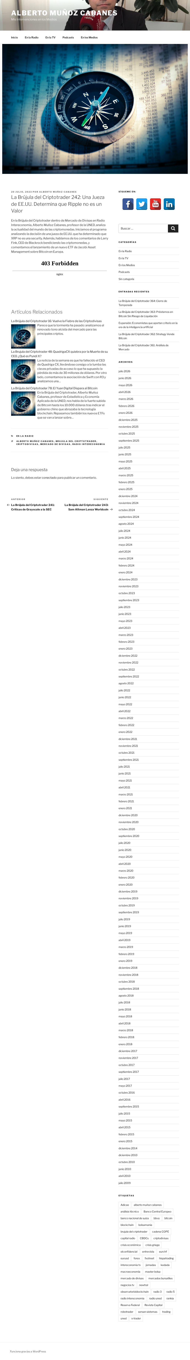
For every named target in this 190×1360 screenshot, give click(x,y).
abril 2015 (124, 1127)
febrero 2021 (126, 801)
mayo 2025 (125, 461)
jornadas (151, 1264)
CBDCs (144, 1238)
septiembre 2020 (129, 836)
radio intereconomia (88, 444)
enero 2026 (125, 412)
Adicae (125, 1204)
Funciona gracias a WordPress (28, 1351)
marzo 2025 (126, 475)
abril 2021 (124, 787)
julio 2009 (125, 1182)
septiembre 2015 (129, 1106)
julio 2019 (124, 919)
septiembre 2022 (129, 676)
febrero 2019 (126, 954)
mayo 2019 (125, 933)
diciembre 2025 (128, 419)
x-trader (136, 1318)
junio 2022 (125, 697)
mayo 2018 (125, 1016)
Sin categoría (126, 279)
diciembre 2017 (128, 1051)
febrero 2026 (126, 405)
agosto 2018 (126, 995)
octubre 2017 (127, 1064)
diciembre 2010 (128, 1155)
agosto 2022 (126, 683)
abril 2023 (125, 627)
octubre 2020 (127, 829)
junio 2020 (125, 849)
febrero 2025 (126, 482)
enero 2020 (126, 884)
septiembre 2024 (129, 516)
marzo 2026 (126, 398)
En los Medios (89, 37)
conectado (49, 477)
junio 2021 (125, 773)
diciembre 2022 (128, 655)
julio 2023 (124, 607)
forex (137, 1258)
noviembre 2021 (128, 745)
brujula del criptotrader (76, 441)
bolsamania (145, 1224)
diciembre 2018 (128, 967)
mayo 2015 (125, 1120)
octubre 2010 (127, 1162)
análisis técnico (130, 1211)
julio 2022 (124, 690)
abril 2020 (125, 863)
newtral (143, 1285)
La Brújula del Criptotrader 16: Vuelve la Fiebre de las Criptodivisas (56, 321)
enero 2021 (125, 808)
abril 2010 (125, 1175)
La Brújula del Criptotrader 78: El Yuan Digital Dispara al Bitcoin (54, 388)
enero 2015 (125, 1141)
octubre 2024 (127, 510)
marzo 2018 (126, 1030)
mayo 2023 (125, 620)
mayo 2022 (125, 704)
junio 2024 (125, 537)
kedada (165, 1264)
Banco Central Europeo (157, 1211)
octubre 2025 (127, 433)
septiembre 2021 (129, 759)
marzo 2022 (126, 718)
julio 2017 (124, 1078)
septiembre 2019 (129, 912)
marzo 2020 (126, 870)
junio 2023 (125, 613)
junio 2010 (125, 1169)
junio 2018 (125, 1009)
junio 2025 (125, 454)
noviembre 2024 (128, 502)
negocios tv (127, 1285)
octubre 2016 (127, 1092)
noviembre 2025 (128, 426)
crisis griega (152, 1244)
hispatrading (166, 1258)
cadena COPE (160, 1231)
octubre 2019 (127, 905)
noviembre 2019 (128, 898)
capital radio (128, 1238)
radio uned (155, 1298)
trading (166, 1311)
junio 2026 (125, 378)
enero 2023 (125, 648)
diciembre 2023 (128, 579)
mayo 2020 (125, 856)
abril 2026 (125, 392)
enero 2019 (125, 960)
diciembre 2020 (128, 815)
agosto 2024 (126, 523)
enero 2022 (125, 731)
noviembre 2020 (129, 822)
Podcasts (68, 37)
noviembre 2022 (128, 662)
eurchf (163, 1251)
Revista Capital (153, 1305)
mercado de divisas (55, 444)
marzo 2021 (126, 794)
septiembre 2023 (129, 600)
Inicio (14, 37)
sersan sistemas (147, 1311)
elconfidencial (129, 1251)
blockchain (127, 1224)
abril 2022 (124, 711)
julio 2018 (124, 1002)
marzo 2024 (126, 558)
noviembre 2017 (128, 1057)
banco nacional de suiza (135, 1218)
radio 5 (170, 1291)
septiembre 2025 (129, 440)
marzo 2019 (126, 946)
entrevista (148, 1251)
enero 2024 (125, 572)
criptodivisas (27, 444)
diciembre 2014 (128, 1148)
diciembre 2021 (128, 738)
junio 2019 (125, 926)
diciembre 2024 (128, 496)
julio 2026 (124, 371)
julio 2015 (124, 1113)
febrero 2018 (126, 1037)
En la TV (50, 37)
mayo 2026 (125, 385)
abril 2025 (125, 468)
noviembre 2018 (128, 974)
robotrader (127, 1311)
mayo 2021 (125, 780)
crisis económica (131, 1244)
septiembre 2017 (129, 1071)
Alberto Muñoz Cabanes (64, 13)
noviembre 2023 (128, 586)
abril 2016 (124, 1099)
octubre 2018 (127, 981)
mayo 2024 (125, 544)
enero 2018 (125, 1044)
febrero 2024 (126, 565)
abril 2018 (124, 1023)
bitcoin (168, 1218)
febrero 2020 (127, 877)
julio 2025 (124, 447)
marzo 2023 (126, 634)
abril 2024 (125, 551)
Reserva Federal (130, 1305)
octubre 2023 (127, 593)
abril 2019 (124, 940)
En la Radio (31, 37)
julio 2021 (124, 766)
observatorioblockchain (135, 1291)
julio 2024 (124, 530)
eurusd (125, 1258)
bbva (157, 1218)
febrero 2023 (126, 641)
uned (124, 1318)
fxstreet (149, 1258)
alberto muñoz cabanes (35, 441)
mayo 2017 (125, 1085)
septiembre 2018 (129, 988)
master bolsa (152, 1271)
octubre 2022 (127, 669)
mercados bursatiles (160, 1278)
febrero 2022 (126, 725)
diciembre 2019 (128, 891)
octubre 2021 (127, 752)
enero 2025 (125, 489)
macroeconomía (130, 1271)
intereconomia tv (131, 1264)
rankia (170, 1298)
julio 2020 (124, 842)
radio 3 (157, 1291)
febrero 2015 (126, 1134)
